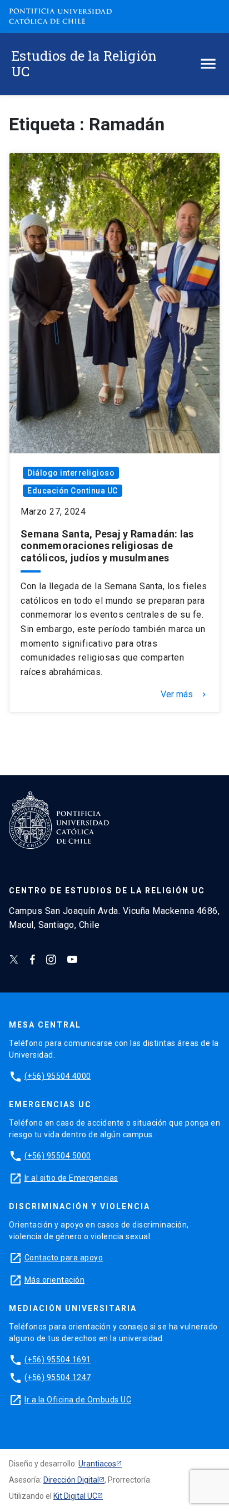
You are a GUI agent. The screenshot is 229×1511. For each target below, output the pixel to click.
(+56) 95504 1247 (57, 1377)
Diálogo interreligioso (70, 472)
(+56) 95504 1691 (57, 1359)
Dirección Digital (71, 1479)
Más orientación (54, 1279)
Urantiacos (97, 1463)
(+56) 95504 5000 (57, 1155)
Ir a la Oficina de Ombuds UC (77, 1399)
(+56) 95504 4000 (57, 1076)
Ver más (184, 694)
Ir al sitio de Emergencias (71, 1177)
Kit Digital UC (75, 1496)
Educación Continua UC (72, 490)
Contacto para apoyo (63, 1257)
